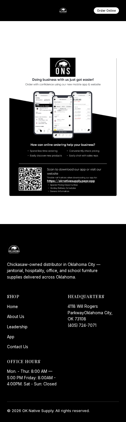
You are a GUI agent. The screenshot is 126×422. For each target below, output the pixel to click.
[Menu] (14, 10)
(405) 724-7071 (82, 325)
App (10, 336)
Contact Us (17, 346)
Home (12, 306)
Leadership (17, 326)
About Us (15, 316)
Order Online (106, 10)
